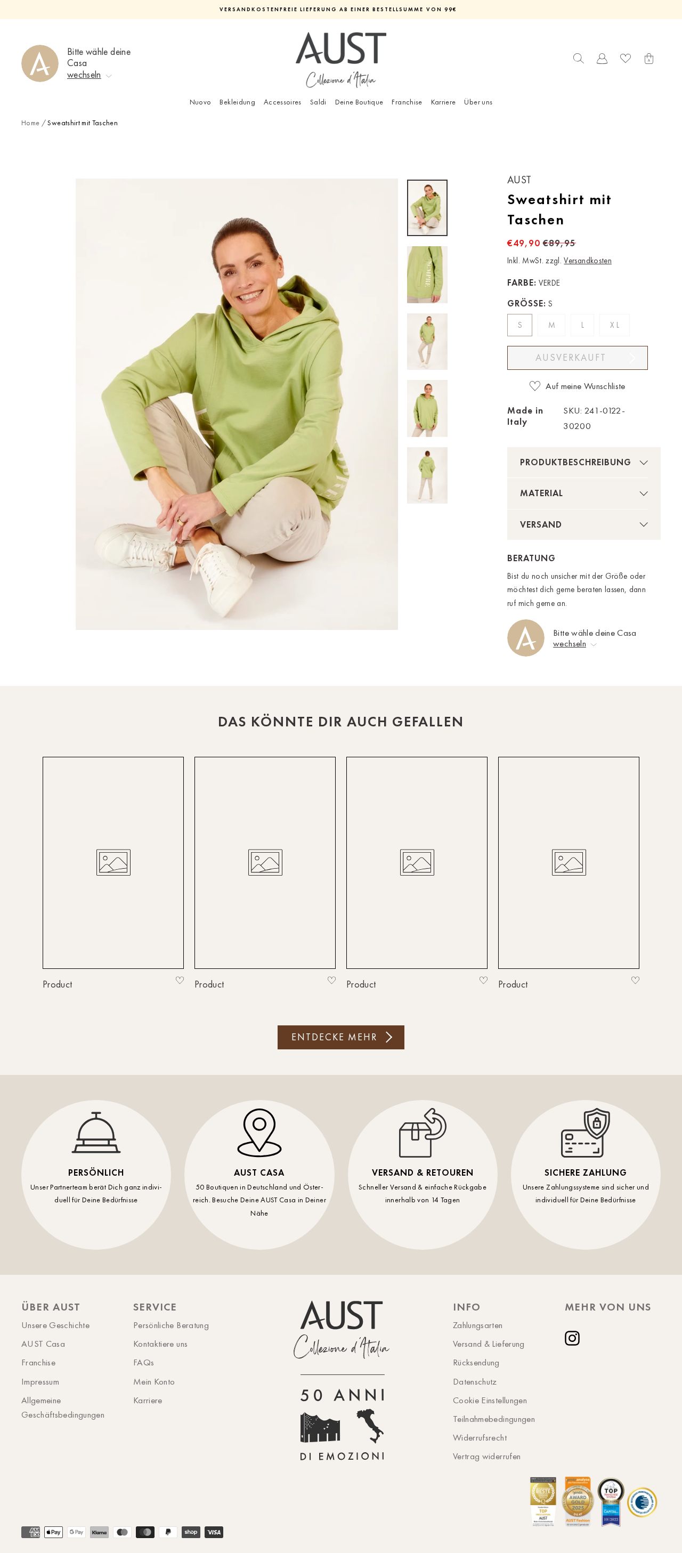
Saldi (318, 102)
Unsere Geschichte (55, 1325)
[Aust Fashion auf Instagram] (574, 1338)
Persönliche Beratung (171, 1325)
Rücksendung (476, 1362)
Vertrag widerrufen (487, 1456)
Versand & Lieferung (489, 1343)
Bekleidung (237, 102)
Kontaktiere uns (160, 1343)
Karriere (443, 102)
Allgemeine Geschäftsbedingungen (62, 1407)
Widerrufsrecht (480, 1437)
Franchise (407, 102)
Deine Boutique (359, 102)
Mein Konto (154, 1381)
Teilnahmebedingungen (494, 1418)
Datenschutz (475, 1381)
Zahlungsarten (478, 1325)
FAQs (143, 1362)
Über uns (478, 102)
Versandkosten (588, 260)
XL (616, 325)
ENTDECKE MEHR (334, 1037)
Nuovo (201, 102)
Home (30, 122)
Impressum (40, 1381)
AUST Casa (43, 1343)
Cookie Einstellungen (490, 1400)
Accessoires (283, 102)
